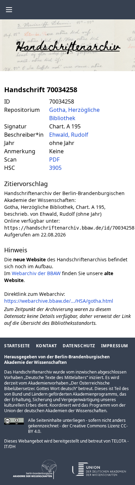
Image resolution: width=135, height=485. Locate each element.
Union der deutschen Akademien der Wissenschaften (55, 411)
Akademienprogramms (95, 394)
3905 (55, 168)
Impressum (114, 346)
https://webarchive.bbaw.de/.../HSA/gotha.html (58, 301)
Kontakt (46, 346)
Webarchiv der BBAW (36, 273)
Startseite (17, 346)
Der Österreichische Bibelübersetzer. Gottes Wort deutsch (57, 385)
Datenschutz (79, 346)
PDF (54, 159)
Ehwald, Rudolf (68, 134)
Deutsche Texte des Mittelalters (56, 377)
